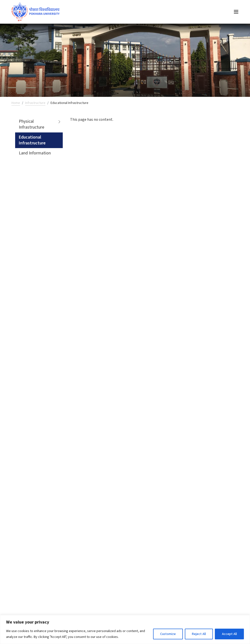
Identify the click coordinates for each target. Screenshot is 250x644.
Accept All (229, 634)
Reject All (199, 634)
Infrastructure (35, 103)
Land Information (35, 153)
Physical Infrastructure (31, 124)
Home (15, 103)
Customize (168, 634)
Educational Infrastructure (32, 140)
